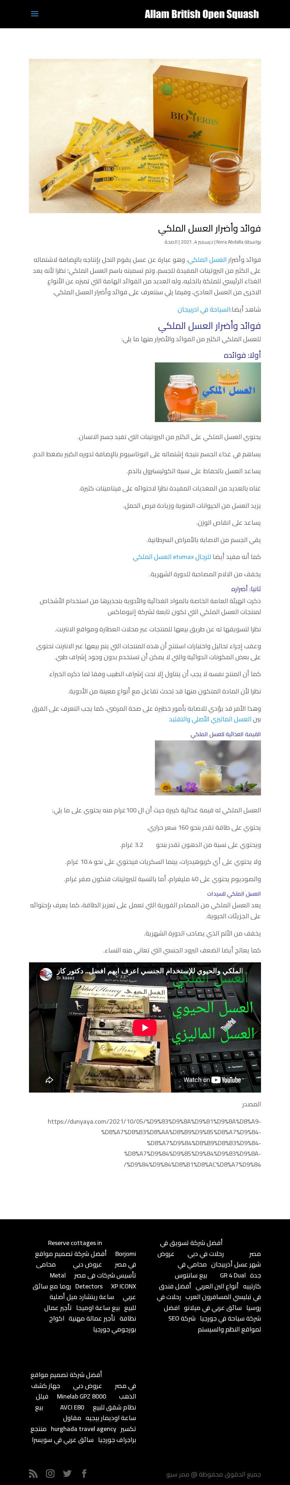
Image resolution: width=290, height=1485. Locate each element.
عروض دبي (87, 1264)
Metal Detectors (76, 1280)
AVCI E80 (72, 1407)
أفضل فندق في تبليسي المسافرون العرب (210, 1291)
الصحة (171, 241)
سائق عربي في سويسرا (63, 1439)
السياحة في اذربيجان (204, 309)
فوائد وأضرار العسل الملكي (209, 228)
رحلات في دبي (205, 1253)
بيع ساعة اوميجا (98, 1307)
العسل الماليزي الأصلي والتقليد (210, 719)
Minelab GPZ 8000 (81, 1396)
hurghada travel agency (83, 1429)
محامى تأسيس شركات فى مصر (86, 1269)
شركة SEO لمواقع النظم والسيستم (214, 1323)
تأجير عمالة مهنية (92, 1318)
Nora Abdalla (229, 241)
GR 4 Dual (233, 1275)
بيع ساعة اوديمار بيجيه (85, 1412)
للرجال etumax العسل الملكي (172, 557)
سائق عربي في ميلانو (213, 1307)
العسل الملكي (207, 259)
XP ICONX (123, 1286)
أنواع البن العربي (217, 1286)
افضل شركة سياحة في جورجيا (212, 1313)
